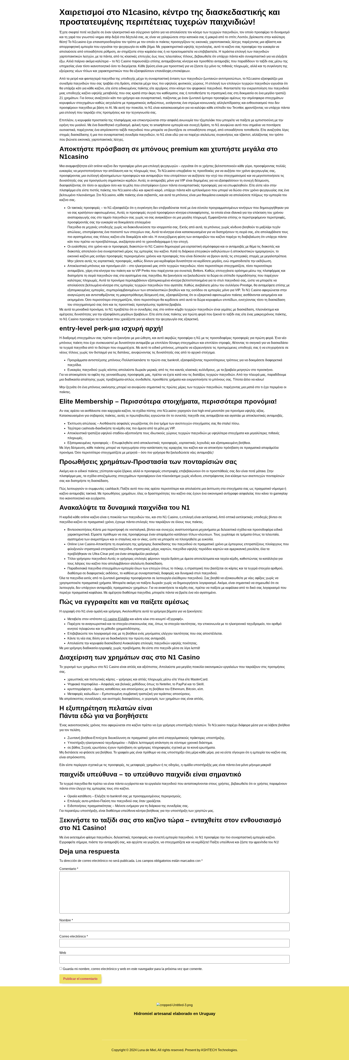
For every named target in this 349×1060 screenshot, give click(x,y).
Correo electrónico (73, 936)
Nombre (66, 920)
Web (62, 952)
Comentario (68, 869)
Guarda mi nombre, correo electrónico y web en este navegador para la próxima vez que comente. (133, 969)
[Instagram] (170, 1023)
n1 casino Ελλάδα (116, 619)
